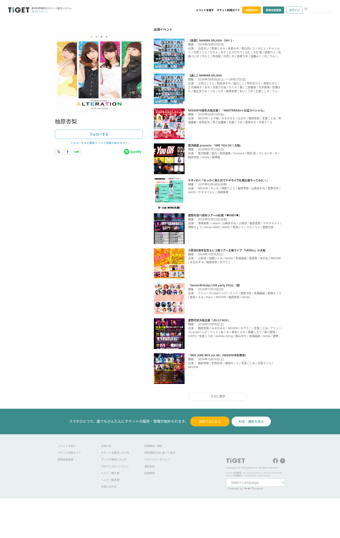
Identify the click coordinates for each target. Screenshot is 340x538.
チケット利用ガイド (228, 10)
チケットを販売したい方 (115, 452)
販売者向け (251, 10)
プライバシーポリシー (157, 459)
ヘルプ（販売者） (111, 479)
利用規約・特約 (153, 445)
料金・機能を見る (251, 421)
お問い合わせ (108, 486)
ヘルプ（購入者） (111, 473)
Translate (257, 488)
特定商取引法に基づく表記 (159, 452)
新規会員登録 (273, 10)
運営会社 (149, 466)
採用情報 (149, 473)
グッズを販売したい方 (114, 459)
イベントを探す (205, 10)
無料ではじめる (210, 421)
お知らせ (106, 445)
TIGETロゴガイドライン (115, 466)
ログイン (294, 10)
